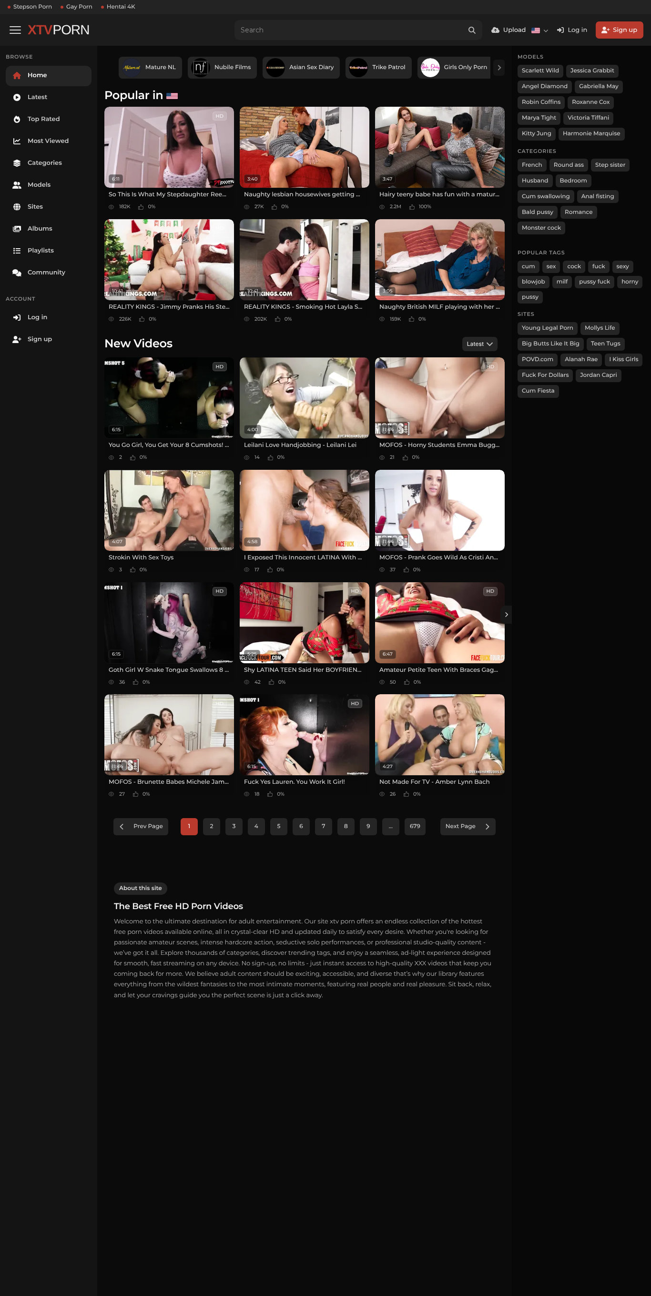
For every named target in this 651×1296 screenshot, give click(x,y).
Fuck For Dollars (545, 375)
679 (415, 826)
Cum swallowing (546, 196)
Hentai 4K (121, 6)
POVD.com (537, 359)
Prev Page (148, 826)
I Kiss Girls (623, 359)
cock (574, 266)
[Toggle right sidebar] (506, 615)
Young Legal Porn (547, 328)
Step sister (610, 165)
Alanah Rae (581, 359)
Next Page (461, 826)
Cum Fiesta (538, 391)
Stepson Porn (32, 6)
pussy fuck (594, 281)
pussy (530, 297)
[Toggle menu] (15, 30)
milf (562, 281)
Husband (535, 180)
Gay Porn (79, 6)
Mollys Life (600, 328)
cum (528, 266)
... (391, 826)
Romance (578, 212)
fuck (598, 266)
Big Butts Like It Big (551, 343)
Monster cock (541, 228)
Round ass (569, 165)
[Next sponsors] (499, 68)
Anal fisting (597, 196)
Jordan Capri (598, 375)
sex (551, 266)
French (532, 165)
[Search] (472, 30)
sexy (623, 266)
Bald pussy (537, 212)
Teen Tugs (605, 343)
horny (629, 281)
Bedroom (573, 180)
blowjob (533, 281)
